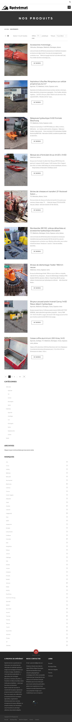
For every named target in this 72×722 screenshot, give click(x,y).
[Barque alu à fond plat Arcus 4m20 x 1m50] (15, 170)
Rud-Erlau (8, 594)
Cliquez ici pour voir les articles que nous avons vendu (19, 450)
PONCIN (8, 572)
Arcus (7, 465)
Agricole (32, 86)
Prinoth (8, 575)
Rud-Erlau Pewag (10, 597)
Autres (59, 47)
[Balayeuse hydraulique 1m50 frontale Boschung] (15, 133)
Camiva (8, 487)
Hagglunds (9, 513)
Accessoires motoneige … (41, 45)
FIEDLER (8, 498)
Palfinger (8, 557)
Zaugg (8, 638)
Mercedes (8, 539)
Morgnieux (9, 546)
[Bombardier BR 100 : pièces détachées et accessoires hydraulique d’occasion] (15, 243)
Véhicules (33, 47)
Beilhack (8, 473)
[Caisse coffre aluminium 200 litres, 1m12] (15, 353)
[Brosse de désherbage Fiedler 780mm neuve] (15, 280)
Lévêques (8, 535)
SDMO (8, 605)
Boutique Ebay (52, 666)
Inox (7, 517)
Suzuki (8, 612)
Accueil (6, 29)
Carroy (8, 491)
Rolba (7, 586)
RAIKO (8, 579)
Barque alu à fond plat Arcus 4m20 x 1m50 (48, 155)
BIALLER (8, 476)
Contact (50, 676)
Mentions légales (53, 669)
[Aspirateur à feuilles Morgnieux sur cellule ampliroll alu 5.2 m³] (15, 96)
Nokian (8, 550)
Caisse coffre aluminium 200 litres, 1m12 (47, 338)
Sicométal (8, 608)
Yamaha (8, 634)
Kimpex (8, 528)
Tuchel (7, 627)
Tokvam (8, 623)
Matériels (46, 47)
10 (20, 376)
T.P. (37, 86)
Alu (7, 462)
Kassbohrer (9, 524)
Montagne (40, 47)
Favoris (50, 672)
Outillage (38, 341)
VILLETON (8, 630)
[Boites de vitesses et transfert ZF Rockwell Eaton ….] (15, 206)
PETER (8, 564)
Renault (8, 583)
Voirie (46, 86)
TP (31, 196)
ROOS (7, 590)
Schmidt (8, 601)
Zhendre (8, 645)
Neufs (7, 438)
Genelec (8, 506)
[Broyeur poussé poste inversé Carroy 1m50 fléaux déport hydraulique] (15, 316)
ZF (6, 641)
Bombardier (9, 480)
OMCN (8, 553)
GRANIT (8, 509)
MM (7, 542)
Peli (7, 561)
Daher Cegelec (9, 495)
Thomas (8, 616)
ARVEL (8, 469)
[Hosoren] (14, 7)
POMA (8, 568)
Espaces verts (53, 86)
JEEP (7, 520)
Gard (7, 502)
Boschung (8, 484)
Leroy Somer (9, 531)
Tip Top (8, 619)
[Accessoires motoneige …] (15, 60)
